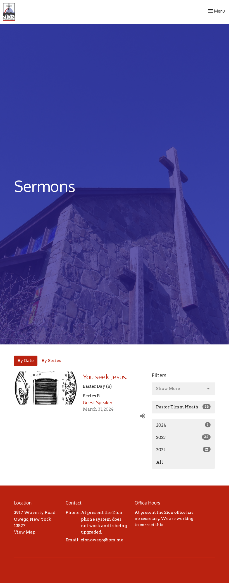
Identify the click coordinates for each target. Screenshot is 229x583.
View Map (24, 532)
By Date (26, 360)
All (159, 462)
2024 (182, 425)
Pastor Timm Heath (182, 407)
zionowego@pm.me (102, 539)
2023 (182, 437)
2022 (182, 449)
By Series (51, 360)
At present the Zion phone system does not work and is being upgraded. (104, 522)
